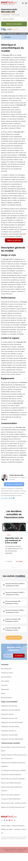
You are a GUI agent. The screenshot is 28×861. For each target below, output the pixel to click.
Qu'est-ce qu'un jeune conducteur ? (10, 795)
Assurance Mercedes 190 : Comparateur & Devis (13, 620)
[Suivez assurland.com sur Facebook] (2, 820)
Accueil (3, 33)
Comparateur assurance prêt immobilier (12, 722)
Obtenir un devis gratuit (14, 24)
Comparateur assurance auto (9, 706)
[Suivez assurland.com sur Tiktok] (14, 820)
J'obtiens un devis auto (14, 240)
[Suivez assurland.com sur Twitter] (4, 820)
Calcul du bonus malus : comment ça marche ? (14, 803)
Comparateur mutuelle (7, 714)
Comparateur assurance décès (9, 735)
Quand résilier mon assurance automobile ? (13, 779)
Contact (3, 693)
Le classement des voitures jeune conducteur (13, 770)
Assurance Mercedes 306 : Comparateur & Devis (13, 602)
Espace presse (5, 689)
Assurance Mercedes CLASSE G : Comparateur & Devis (14, 585)
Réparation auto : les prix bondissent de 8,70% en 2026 (14, 540)
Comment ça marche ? (7, 673)
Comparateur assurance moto (9, 718)
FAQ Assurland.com (6, 697)
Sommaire (8, 37)
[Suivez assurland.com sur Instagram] (12, 820)
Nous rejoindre (5, 681)
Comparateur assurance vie (8, 731)
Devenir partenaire (6, 677)
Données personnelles (18, 826)
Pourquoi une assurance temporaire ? (11, 774)
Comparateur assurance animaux (10, 726)
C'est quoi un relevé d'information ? (11, 799)
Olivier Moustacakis (16, 475)
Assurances (4, 685)
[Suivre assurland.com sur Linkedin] (7, 820)
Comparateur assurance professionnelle (12, 739)
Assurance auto (12, 33)
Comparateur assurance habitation (10, 710)
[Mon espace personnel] (23, 3)
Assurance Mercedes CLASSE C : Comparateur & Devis (14, 611)
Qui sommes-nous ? (6, 668)
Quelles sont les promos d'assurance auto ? (13, 807)
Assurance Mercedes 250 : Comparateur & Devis (13, 629)
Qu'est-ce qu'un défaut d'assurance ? (11, 783)
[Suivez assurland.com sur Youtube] (9, 820)
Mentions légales (6, 826)
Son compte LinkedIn (7, 498)
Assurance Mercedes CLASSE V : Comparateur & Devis (14, 593)
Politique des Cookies (7, 829)
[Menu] (26, 3)
